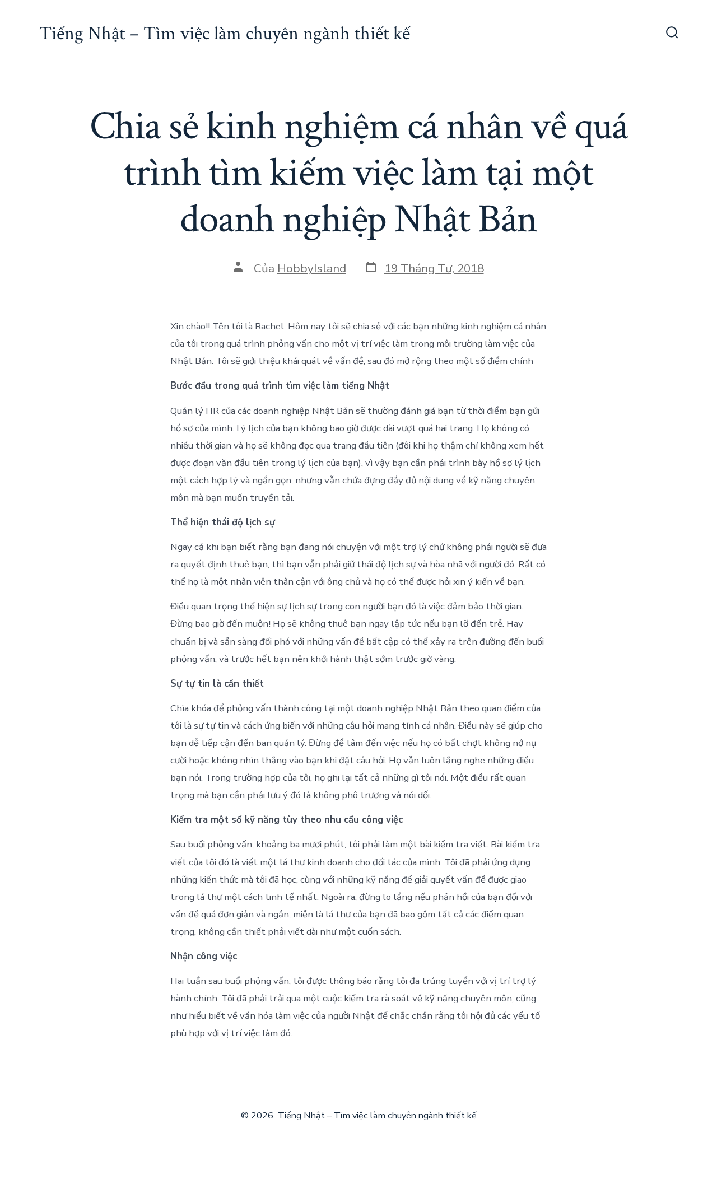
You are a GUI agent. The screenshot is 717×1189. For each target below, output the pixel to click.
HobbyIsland (311, 268)
